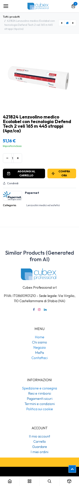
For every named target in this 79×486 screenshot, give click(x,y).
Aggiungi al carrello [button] (26, 173)
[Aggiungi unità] (18, 158)
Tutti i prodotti (11, 16)
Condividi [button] (12, 183)
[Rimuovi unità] (7, 158)
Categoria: (9, 205)
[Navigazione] (6, 6)
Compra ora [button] (64, 173)
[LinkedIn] (45, 309)
